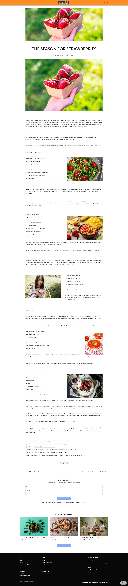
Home (21, 560)
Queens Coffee (23, 567)
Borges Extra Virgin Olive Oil (36, 164)
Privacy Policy (45, 569)
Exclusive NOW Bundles (25, 575)
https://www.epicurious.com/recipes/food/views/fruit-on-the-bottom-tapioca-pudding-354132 (55, 449)
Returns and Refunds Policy (48, 567)
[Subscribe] (107, 561)
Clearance (22, 573)
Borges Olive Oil (32, 375)
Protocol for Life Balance (25, 564)
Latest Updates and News (48, 562)
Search (43, 560)
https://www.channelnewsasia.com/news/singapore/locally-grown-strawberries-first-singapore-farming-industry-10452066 (55, 455)
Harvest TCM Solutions (25, 569)
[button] (101, 2)
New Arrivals (22, 571)
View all (64, 545)
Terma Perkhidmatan (78, 502)
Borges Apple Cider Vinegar (38, 234)
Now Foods (22, 562)
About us (44, 564)
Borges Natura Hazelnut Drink (35, 334)
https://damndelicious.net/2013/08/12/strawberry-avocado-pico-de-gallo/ (51, 444)
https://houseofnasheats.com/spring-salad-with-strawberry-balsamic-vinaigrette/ (52, 441)
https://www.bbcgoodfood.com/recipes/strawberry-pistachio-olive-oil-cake (51, 452)
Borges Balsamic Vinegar (35, 161)
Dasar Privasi (68, 502)
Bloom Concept (25, 581)
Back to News (64, 463)
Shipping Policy (45, 571)
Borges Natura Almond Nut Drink (75, 284)
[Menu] (20, 2)
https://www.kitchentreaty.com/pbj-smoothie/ (44, 446)
